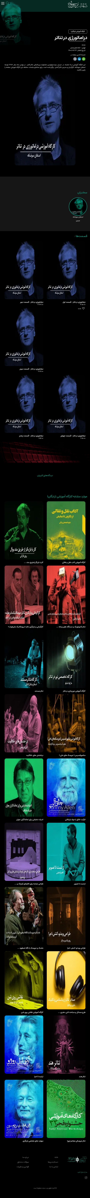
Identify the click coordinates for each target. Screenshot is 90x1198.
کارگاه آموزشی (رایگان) (78, 31)
